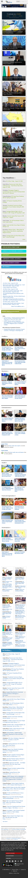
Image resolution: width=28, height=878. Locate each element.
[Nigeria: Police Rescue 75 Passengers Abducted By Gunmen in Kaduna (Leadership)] (20, 628)
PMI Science (5, 266)
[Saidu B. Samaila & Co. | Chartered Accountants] (14, 5)
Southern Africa (6, 623)
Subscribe (8, 858)
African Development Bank (10, 247)
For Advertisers (10, 855)
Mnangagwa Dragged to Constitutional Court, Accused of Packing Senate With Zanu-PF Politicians (14, 192)
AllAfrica (9, 2)
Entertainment (6, 407)
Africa (4, 568)
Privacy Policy (15, 869)
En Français (22, 1)
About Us (15, 871)
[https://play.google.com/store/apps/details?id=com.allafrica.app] (7, 865)
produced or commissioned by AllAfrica (13, 838)
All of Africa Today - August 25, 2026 (13, 181)
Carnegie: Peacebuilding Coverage (12, 251)
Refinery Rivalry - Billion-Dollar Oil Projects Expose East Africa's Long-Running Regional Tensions (13, 231)
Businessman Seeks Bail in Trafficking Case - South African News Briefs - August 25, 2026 (13, 186)
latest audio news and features (17, 452)
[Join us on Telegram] (12, 861)
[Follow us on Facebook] (6, 861)
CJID (3, 316)
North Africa (18, 595)
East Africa (5, 595)
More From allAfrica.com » (17, 306)
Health (4, 462)
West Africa (18, 623)
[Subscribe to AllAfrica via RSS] (21, 861)
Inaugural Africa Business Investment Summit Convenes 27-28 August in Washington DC (14, 330)
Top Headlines (8, 178)
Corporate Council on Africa (11, 259)
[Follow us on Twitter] (9, 861)
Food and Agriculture (8, 496)
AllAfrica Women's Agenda (10, 262)
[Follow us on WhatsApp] (18, 861)
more (23, 239)
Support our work (10, 853)
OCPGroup (5, 255)
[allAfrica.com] (14, 279)
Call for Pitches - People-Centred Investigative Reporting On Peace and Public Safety (14, 318)
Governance (5, 527)
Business (4, 371)
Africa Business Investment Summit (11, 327)
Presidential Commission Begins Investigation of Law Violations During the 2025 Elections (13, 207)
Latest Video (4, 444)
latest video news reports (14, 445)
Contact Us (23, 869)
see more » (5, 821)
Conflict (4, 336)
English (18, 1)
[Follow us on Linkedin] (15, 861)
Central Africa (19, 568)
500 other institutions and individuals (19, 829)
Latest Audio (4, 450)
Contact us (16, 839)
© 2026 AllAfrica (6, 869)
